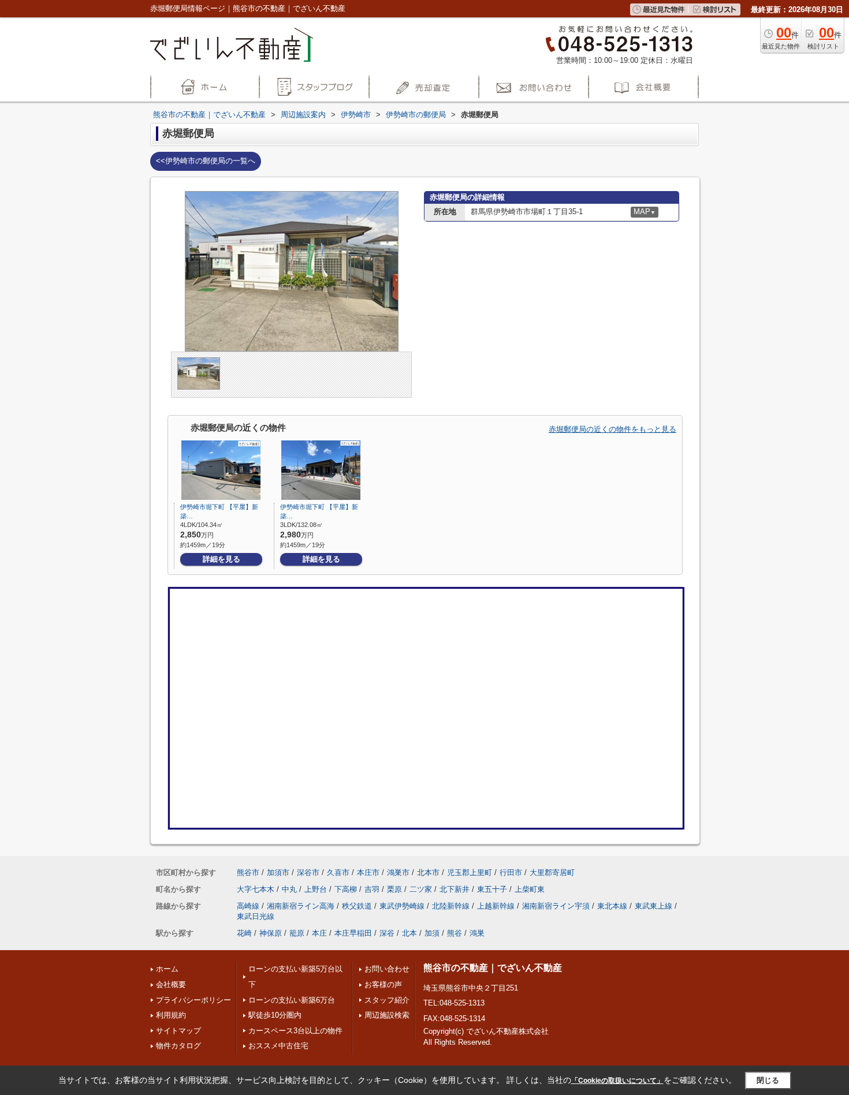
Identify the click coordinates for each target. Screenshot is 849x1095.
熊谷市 (248, 872)
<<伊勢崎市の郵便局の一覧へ (205, 160)
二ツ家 (420, 889)
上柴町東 (530, 889)
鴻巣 (477, 933)
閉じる (768, 1079)
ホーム (167, 969)
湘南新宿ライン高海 (300, 906)
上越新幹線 (496, 906)
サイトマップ (178, 1030)
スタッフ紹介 (386, 1000)
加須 (432, 933)
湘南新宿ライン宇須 (556, 906)
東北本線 (612, 906)
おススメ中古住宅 (278, 1045)
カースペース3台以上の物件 (295, 1030)
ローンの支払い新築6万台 (291, 1000)
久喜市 (338, 872)
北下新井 (455, 889)
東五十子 (492, 889)
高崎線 (248, 906)
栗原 (394, 889)
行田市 (511, 872)
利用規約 (171, 1015)
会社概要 (171, 984)
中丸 (289, 889)
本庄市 (368, 872)
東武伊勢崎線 (402, 906)
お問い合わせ (386, 969)
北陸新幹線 (451, 906)
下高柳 (345, 889)
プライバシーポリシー (193, 1000)
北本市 (428, 872)
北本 (409, 933)
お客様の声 (383, 984)
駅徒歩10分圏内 (274, 1015)
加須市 (278, 872)
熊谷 (454, 933)
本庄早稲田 (353, 933)
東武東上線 (653, 906)
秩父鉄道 (357, 906)
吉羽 (371, 889)
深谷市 (308, 872)
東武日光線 (255, 916)
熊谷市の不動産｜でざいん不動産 (492, 968)
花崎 (244, 933)
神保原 (270, 933)
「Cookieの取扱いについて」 (617, 1081)
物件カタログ (178, 1045)
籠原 (296, 933)
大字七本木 (255, 889)
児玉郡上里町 (469, 872)
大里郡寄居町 (552, 872)
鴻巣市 (398, 872)
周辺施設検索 (386, 1015)
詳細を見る (221, 559)
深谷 (386, 933)
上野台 (315, 889)
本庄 (319, 933)
